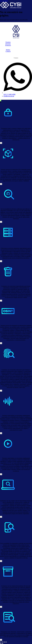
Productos (8, 45)
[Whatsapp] (0, 100)
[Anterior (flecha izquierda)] (0, 643)
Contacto (8, 51)
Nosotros (8, 42)
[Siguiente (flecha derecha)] (2, 643)
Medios (8, 49)
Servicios (8, 43)
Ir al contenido (4, 1)
